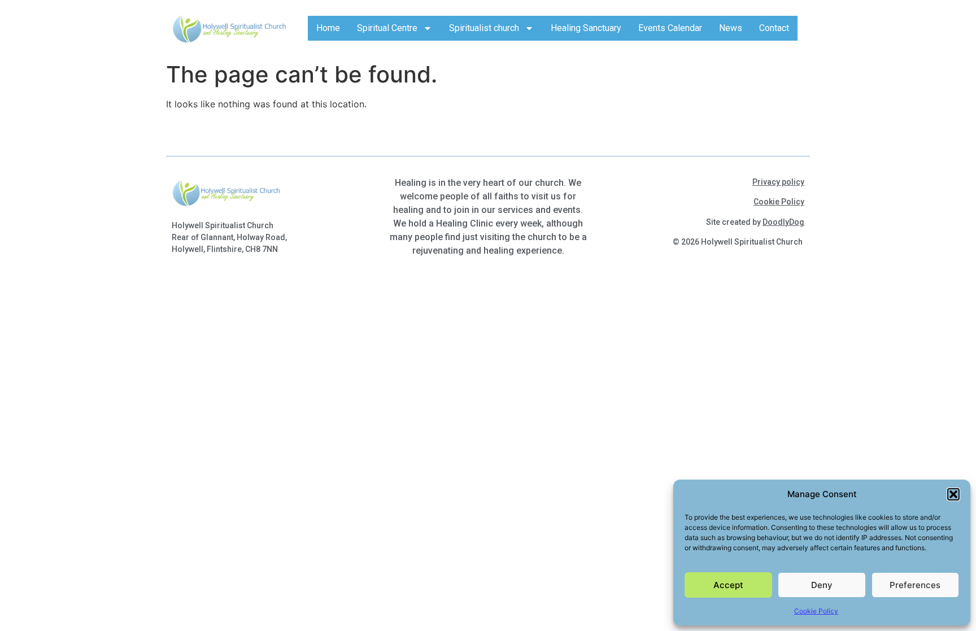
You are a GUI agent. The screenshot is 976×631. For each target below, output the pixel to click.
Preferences (915, 585)
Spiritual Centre (387, 28)
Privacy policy (778, 181)
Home (328, 28)
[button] (953, 494)
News (730, 28)
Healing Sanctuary (586, 28)
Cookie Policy (816, 611)
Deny (822, 585)
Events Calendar (670, 28)
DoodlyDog (783, 222)
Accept (728, 585)
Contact (774, 28)
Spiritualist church (484, 28)
